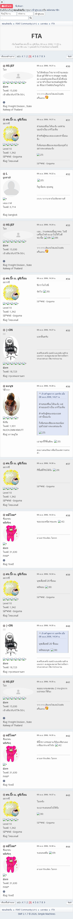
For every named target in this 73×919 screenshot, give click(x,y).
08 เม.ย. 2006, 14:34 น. (46, 574)
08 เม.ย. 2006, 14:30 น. (46, 463)
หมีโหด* (11, 515)
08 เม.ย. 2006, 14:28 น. (46, 386)
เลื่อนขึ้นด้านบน (7, 902)
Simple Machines (46, 913)
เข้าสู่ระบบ (37, 10)
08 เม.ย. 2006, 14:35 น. (46, 625)
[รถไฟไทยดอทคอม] (4, 102)
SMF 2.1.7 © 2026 (27, 913)
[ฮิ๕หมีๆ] (4, 560)
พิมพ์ (69, 56)
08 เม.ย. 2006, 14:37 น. (46, 794)
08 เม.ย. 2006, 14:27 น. (46, 330)
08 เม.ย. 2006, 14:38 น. (46, 846)
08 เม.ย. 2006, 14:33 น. (46, 514)
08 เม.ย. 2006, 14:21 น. (46, 65)
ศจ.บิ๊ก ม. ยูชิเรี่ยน (16, 119)
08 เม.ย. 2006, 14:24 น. (46, 224)
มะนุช (9, 386)
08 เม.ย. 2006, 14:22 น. (46, 173)
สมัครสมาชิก (53, 10)
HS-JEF (10, 66)
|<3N (9, 330)
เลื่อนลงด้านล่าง (7, 56)
